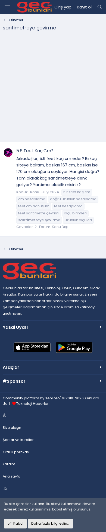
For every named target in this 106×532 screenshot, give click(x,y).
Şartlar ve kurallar (18, 439)
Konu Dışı (60, 226)
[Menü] (7, 7)
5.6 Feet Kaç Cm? (35, 151)
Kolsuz (22, 191)
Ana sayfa (11, 476)
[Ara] (99, 7)
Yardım (9, 464)
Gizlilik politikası (16, 452)
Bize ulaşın (12, 427)
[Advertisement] (53, 88)
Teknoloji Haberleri (32, 403)
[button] (52, 415)
